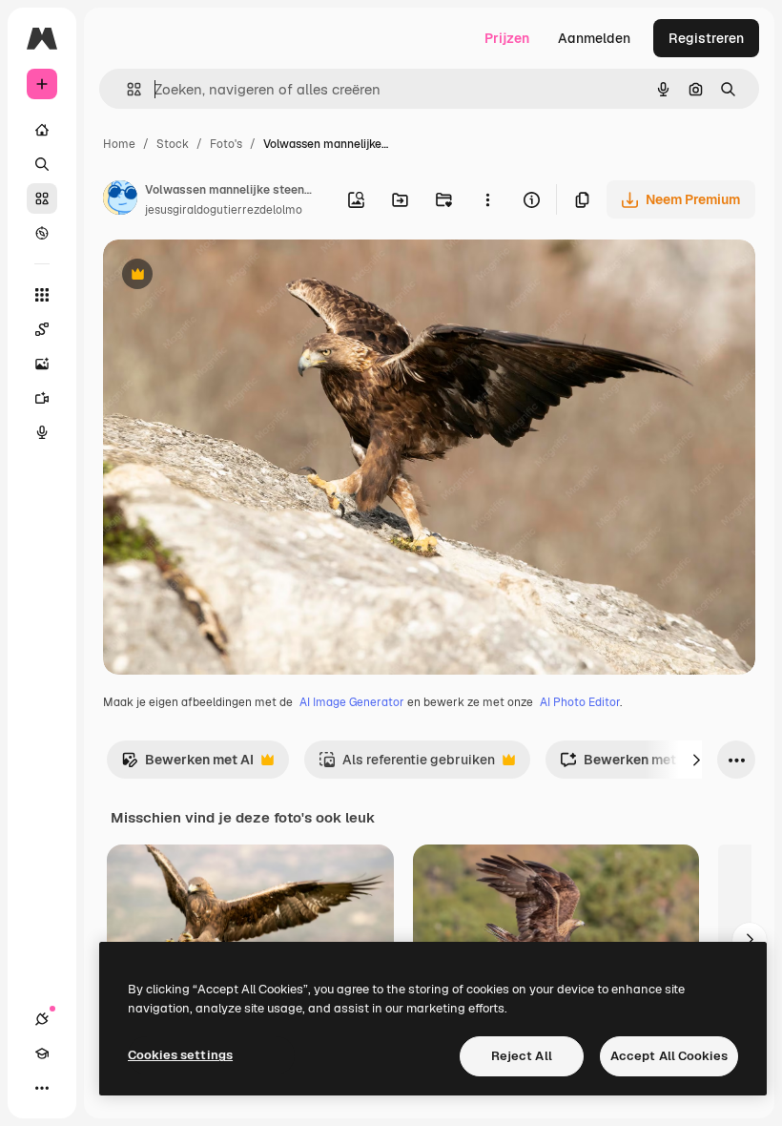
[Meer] (42, 1088)
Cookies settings (180, 1055)
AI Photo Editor (580, 702)
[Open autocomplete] (126, 89)
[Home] (42, 130)
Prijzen (506, 38)
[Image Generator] (42, 363)
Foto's (226, 144)
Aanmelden (594, 38)
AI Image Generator (351, 702)
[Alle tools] (42, 295)
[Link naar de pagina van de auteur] (120, 200)
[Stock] (42, 198)
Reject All (521, 1056)
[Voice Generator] (42, 432)
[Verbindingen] (42, 1019)
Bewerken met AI (187, 765)
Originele (228, 276)
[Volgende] (696, 759)
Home (119, 144)
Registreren (706, 38)
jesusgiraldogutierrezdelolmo (223, 210)
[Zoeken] (42, 164)
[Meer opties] (487, 199)
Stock (172, 144)
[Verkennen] (42, 233)
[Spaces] (42, 329)
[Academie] (42, 1053)
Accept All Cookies (669, 1056)
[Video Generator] (42, 398)
